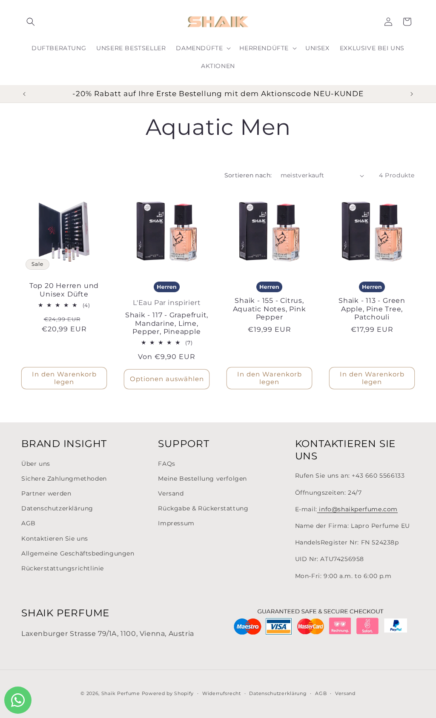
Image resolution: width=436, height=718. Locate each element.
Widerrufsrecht (221, 693)
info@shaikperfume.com (357, 509)
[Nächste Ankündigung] (411, 94)
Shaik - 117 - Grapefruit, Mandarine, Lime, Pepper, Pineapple (167, 323)
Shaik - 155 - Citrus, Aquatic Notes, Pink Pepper (269, 308)
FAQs (166, 463)
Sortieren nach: (248, 175)
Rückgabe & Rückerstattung (203, 508)
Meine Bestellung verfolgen (202, 478)
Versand (171, 493)
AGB (28, 523)
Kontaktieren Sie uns (54, 538)
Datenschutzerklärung (57, 508)
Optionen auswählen (167, 379)
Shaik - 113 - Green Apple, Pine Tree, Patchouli (371, 308)
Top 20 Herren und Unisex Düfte (64, 290)
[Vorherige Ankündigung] (24, 94)
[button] (30, 21)
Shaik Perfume (120, 693)
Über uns (35, 463)
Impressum (176, 523)
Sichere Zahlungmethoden (64, 478)
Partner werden (46, 493)
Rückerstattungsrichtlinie (62, 568)
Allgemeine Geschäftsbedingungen (78, 553)
